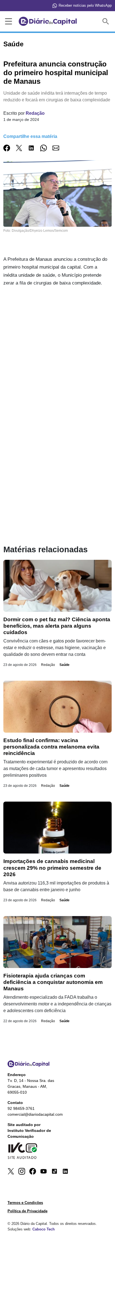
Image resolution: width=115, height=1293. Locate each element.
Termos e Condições (25, 1203)
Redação (35, 113)
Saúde (64, 665)
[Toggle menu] (7, 21)
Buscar (107, 21)
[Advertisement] (57, 352)
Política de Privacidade (27, 1211)
